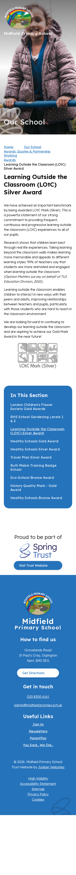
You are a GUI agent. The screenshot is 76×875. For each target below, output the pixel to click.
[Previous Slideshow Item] (67, 67)
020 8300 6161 (38, 697)
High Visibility (38, 778)
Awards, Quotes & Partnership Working (27, 153)
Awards (10, 160)
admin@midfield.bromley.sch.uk (38, 705)
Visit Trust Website (33, 565)
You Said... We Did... (38, 745)
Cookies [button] (38, 799)
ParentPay (38, 738)
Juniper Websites (51, 767)
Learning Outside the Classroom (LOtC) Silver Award (34, 166)
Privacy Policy (38, 794)
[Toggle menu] (67, 11)
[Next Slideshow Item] (67, 55)
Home (8, 147)
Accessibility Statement (38, 784)
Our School (32, 147)
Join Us (38, 724)
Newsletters (38, 731)
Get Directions (33, 673)
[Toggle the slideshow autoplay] (67, 79)
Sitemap (38, 789)
